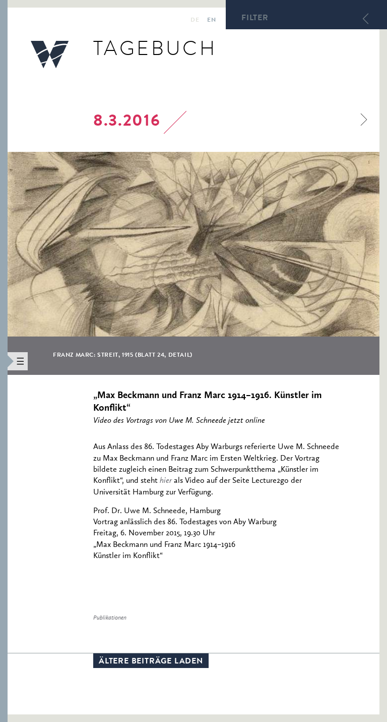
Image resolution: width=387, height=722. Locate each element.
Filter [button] (255, 19)
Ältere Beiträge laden (151, 662)
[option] (193, 263)
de (194, 21)
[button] (4, 361)
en (211, 21)
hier (166, 481)
